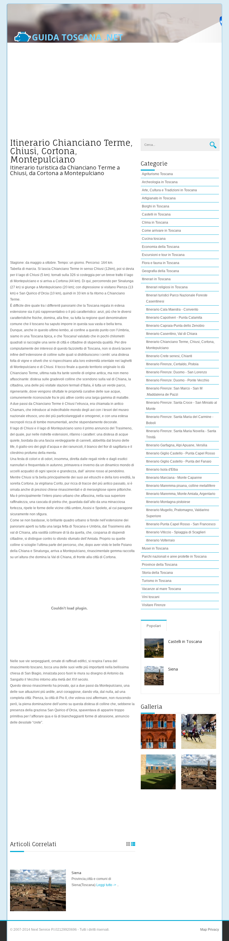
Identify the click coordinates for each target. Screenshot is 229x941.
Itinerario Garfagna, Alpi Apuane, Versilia (176, 445)
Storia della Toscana (157, 573)
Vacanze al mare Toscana (161, 589)
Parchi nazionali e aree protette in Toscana (174, 556)
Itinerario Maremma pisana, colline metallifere (180, 486)
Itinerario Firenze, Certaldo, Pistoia (172, 364)
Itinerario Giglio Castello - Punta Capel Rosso (180, 453)
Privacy (213, 930)
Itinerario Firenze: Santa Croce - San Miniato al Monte (181, 406)
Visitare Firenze (154, 605)
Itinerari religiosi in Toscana (167, 287)
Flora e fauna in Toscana (160, 263)
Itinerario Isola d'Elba (162, 469)
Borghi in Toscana (155, 206)
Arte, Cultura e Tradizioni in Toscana (169, 190)
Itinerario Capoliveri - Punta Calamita (174, 318)
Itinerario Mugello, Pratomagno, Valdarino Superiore (177, 513)
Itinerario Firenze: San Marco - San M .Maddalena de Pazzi (174, 391)
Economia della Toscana (160, 247)
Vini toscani (150, 597)
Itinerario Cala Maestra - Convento (172, 309)
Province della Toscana (159, 565)
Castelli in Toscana (156, 214)
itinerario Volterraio (160, 540)
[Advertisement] (114, 94)
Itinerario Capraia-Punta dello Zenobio (175, 326)
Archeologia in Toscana (160, 182)
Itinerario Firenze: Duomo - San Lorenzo (176, 372)
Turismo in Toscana (156, 581)
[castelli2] (158, 771)
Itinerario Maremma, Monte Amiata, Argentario (180, 494)
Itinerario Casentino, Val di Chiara (171, 334)
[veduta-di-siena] (198, 771)
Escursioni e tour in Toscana (163, 255)
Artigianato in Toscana (159, 198)
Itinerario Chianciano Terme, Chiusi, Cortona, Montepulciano (180, 345)
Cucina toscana (154, 239)
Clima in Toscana (155, 222)
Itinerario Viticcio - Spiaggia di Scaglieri (176, 532)
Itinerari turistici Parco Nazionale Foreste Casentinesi (176, 298)
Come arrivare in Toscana (161, 231)
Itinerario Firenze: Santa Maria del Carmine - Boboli (179, 420)
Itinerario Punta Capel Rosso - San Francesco (181, 524)
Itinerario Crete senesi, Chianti (169, 356)
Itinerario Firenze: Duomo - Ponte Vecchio (177, 380)
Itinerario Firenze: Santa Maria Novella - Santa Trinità (181, 434)
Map (203, 930)
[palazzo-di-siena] (158, 731)
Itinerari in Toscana (156, 279)
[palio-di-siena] (198, 731)
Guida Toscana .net (77, 37)
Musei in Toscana (155, 548)
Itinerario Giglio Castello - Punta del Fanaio (178, 461)
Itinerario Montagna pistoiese (168, 502)
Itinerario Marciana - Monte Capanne (174, 478)
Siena (76, 872)
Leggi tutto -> (106, 885)
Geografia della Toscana (160, 271)
